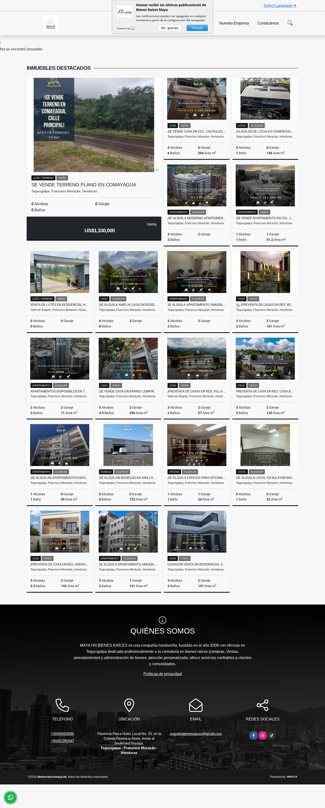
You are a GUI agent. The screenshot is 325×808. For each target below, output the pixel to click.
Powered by (124, 28)
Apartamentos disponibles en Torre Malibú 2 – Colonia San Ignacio (59, 391)
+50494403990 (62, 734)
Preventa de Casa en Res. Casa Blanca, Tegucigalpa (265, 391)
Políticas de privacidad (162, 674)
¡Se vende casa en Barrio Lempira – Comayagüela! (128, 391)
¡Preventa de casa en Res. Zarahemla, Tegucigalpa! (59, 564)
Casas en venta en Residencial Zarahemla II (196, 564)
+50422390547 (62, 741)
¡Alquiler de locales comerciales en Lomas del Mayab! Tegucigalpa (265, 131)
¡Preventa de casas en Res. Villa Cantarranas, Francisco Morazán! (196, 391)
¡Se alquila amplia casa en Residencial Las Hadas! (128, 305)
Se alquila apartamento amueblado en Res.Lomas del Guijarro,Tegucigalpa (128, 564)
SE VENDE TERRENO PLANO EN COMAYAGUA (83, 184)
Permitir (197, 28)
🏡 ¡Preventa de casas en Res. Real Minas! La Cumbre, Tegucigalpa (265, 305)
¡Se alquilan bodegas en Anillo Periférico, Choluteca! (128, 478)
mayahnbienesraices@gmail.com (196, 734)
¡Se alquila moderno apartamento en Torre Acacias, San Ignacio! (196, 218)
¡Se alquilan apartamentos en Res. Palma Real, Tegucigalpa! (59, 478)
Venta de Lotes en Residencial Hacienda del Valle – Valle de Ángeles (59, 305)
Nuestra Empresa (234, 23)
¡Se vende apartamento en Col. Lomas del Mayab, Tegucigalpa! (265, 218)
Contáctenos (268, 23)
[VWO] (136, 28)
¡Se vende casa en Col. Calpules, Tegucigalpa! (196, 131)
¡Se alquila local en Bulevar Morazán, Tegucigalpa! (265, 478)
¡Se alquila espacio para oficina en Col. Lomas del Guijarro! (196, 478)
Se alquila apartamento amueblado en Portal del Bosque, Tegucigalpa (196, 305)
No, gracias (169, 28)
